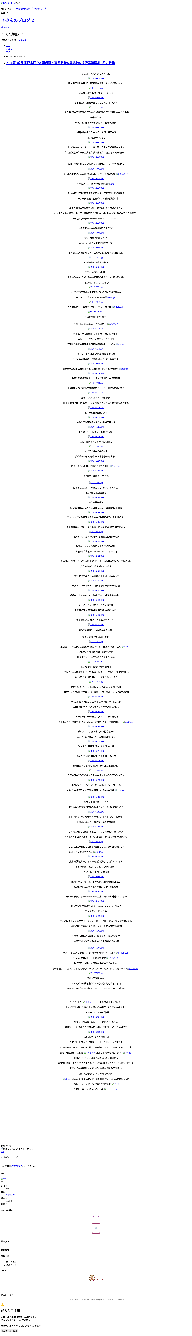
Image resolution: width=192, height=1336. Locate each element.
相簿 (8, 46)
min (2, 1151)
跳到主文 (5, 27)
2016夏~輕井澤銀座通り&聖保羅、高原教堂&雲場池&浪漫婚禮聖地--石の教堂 (60, 63)
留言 (20, 1166)
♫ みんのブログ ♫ (17, 20)
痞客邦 (14, 1166)
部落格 (9, 49)
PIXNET (76, 1300)
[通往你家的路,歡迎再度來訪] (96, 1228)
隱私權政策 (110, 1300)
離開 (15, 1331)
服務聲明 (120, 1300)
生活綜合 (22, 40)
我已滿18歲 (6, 1331)
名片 (8, 52)
